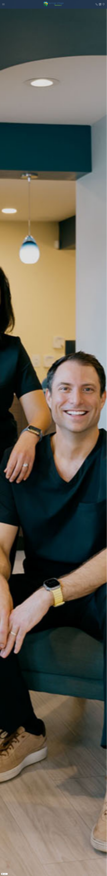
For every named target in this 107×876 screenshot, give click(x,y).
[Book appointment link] (100, 4)
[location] (103, 4)
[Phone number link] (97, 4)
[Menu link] (3, 4)
